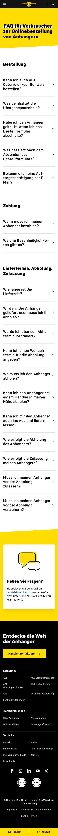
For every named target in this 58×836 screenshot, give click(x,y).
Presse (34, 742)
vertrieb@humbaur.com (20, 592)
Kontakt (7, 742)
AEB (5, 693)
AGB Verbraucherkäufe (42, 678)
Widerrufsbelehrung (41, 684)
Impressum (12, 809)
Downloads (9, 761)
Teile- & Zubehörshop (42, 748)
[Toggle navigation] (4, 4)
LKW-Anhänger (11, 724)
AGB (5, 678)
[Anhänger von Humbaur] (29, 4)
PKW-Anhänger (11, 718)
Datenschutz (26, 809)
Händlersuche (10, 748)
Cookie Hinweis (29, 816)
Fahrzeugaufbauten (41, 724)
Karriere (35, 755)
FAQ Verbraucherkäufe (14, 755)
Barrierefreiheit (44, 809)
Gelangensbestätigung (42, 693)
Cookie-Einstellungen (14, 700)
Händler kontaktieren (22, 653)
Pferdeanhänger (39, 718)
